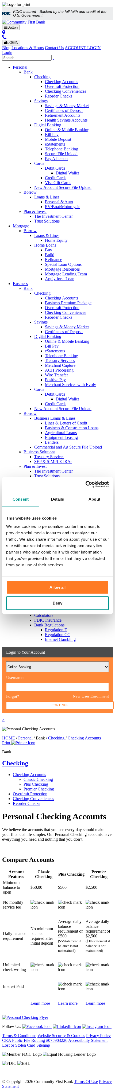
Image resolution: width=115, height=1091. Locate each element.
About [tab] (94, 499)
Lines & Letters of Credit (66, 423)
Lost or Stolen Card (18, 1045)
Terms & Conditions (19, 1035)
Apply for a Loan (59, 278)
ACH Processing (59, 370)
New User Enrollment (91, 696)
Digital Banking (47, 125)
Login (7, 52)
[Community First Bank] (23, 22)
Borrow (30, 192)
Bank (28, 72)
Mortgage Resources (62, 269)
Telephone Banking (61, 149)
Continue (60, 705)
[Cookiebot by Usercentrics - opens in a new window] (85, 484)
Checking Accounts (61, 81)
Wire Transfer (56, 375)
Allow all (57, 587)
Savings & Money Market (67, 105)
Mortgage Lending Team (66, 274)
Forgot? (12, 696)
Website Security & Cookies (61, 1035)
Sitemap (43, 1045)
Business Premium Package (68, 303)
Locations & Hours (27, 47)
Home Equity (56, 240)
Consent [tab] (21, 499)
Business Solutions (39, 452)
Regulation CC (57, 634)
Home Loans (45, 245)
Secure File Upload (61, 153)
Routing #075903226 (49, 1040)
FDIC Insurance (48, 620)
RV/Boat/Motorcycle (62, 206)
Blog (6, 47)
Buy (48, 250)
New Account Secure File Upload (62, 187)
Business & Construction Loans (71, 428)
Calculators (43, 615)
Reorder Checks (58, 96)
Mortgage (21, 226)
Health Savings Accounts (66, 120)
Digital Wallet (67, 173)
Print (6, 743)
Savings (41, 101)
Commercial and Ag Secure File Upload (68, 447)
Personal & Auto (59, 202)
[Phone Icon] (4, 37)
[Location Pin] (3, 32)
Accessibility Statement (88, 1040)
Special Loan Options (63, 264)
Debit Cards (55, 168)
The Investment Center (53, 216)
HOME (8, 738)
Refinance (53, 259)
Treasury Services (60, 360)
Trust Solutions (47, 221)
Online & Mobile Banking (67, 129)
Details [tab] (57, 499)
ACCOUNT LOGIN (83, 47)
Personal (20, 67)
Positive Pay (55, 379)
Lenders (52, 442)
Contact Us (54, 47)
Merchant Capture (60, 365)
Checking (42, 77)
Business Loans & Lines (54, 418)
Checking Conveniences (65, 91)
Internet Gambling (60, 639)
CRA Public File (16, 1040)
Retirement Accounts (62, 115)
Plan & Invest (35, 211)
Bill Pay (52, 134)
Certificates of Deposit (64, 110)
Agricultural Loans (61, 432)
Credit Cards (55, 178)
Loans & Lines (46, 197)
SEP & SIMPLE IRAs (53, 461)
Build (49, 254)
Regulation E (56, 630)
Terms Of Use (86, 1081)
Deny (57, 603)
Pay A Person (56, 158)
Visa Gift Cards (58, 182)
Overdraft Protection (62, 86)
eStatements (55, 144)
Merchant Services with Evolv (70, 384)
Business (20, 283)
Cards (39, 163)
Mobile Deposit (58, 139)
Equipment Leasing (61, 437)
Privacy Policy (98, 1035)
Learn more (40, 1003)
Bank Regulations (49, 625)
